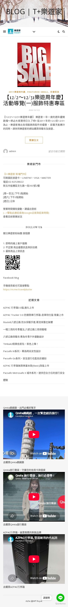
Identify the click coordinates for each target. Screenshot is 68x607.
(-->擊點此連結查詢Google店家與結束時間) (26, 212)
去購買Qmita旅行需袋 (14, 524)
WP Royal (37, 601)
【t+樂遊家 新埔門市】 (15, 174)
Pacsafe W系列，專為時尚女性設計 (22, 351)
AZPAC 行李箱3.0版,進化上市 (18, 307)
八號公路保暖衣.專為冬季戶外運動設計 (23, 336)
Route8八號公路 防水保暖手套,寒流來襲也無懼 (28, 322)
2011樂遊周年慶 (17, 92)
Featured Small (38, 92)
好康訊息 (54, 92)
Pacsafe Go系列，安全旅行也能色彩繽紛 (24, 358)
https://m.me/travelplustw (17, 289)
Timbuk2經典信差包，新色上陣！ (21, 343)
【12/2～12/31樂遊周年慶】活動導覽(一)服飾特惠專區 (34, 99)
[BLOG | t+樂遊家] (14, 31)
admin (12, 151)
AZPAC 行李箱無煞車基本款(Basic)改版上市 (26, 365)
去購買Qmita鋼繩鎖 (13, 462)
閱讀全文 (34, 140)
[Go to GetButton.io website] (60, 604)
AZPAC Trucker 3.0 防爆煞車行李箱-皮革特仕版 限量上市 (33, 314)
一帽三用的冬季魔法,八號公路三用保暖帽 (24, 329)
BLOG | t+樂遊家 (34, 11)
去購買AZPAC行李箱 (14, 586)
